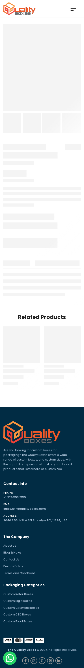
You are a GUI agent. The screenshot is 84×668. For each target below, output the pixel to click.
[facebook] (25, 660)
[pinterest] (42, 660)
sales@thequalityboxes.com (24, 509)
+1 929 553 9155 (14, 497)
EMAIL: (8, 504)
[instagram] (33, 660)
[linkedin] (58, 660)
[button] (10, 658)
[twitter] (50, 660)
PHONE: (8, 493)
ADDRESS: (10, 516)
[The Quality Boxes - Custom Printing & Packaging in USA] (19, 8)
